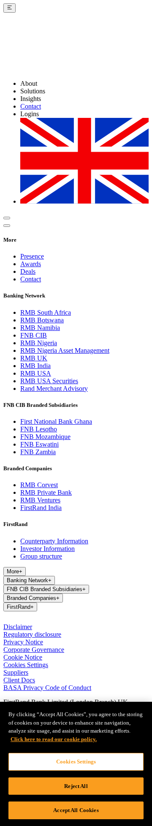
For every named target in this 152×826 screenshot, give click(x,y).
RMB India (35, 365)
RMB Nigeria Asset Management (64, 350)
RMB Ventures (40, 500)
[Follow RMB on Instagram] (19, 619)
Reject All (75, 786)
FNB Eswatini (39, 444)
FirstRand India (41, 507)
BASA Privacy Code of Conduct (47, 687)
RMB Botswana (42, 320)
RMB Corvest (39, 484)
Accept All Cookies (75, 810)
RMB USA (35, 373)
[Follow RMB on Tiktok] (59, 619)
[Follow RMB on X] (39, 619)
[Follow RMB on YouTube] (49, 619)
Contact (30, 106)
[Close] (138, 715)
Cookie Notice (22, 657)
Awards (30, 263)
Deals (27, 271)
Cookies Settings (25, 664)
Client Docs (19, 680)
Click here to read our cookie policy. (54, 739)
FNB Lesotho (38, 429)
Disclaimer (17, 626)
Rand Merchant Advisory (54, 388)
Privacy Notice (23, 642)
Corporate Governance (33, 649)
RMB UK (33, 358)
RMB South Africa (45, 312)
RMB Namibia (40, 327)
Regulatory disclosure (32, 634)
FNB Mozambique (45, 436)
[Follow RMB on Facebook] (29, 619)
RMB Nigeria (38, 342)
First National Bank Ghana (56, 421)
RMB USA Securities (49, 380)
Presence (32, 256)
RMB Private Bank (46, 492)
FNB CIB (33, 335)
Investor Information (47, 548)
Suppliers (15, 672)
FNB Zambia (38, 451)
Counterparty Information (54, 541)
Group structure (41, 556)
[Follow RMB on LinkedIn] (8, 619)
